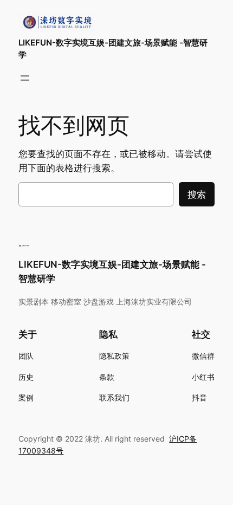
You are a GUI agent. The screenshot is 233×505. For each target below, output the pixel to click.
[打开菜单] (24, 78)
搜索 (196, 194)
